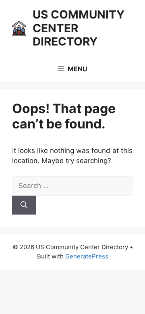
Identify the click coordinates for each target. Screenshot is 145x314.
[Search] (24, 205)
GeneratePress (86, 256)
